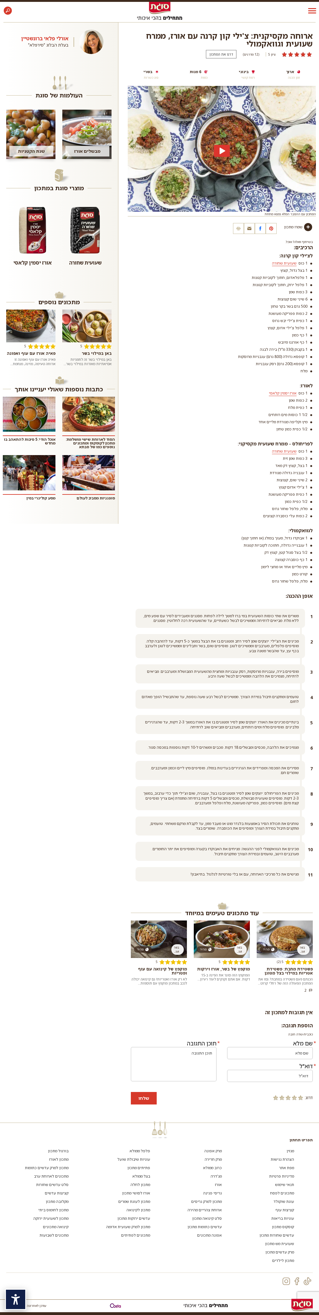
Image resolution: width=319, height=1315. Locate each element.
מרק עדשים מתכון (279, 1252)
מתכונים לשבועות (54, 1235)
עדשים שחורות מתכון (276, 1235)
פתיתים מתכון (138, 1167)
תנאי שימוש (284, 1184)
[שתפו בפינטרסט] (271, 228)
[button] (8, 10)
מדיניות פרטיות (281, 1176)
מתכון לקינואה (138, 1210)
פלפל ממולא (140, 1151)
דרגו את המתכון (221, 54)
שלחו (143, 1098)
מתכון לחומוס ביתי (53, 1210)
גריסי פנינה (212, 1193)
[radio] (300, 1097)
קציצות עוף (284, 1210)
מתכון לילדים (283, 1260)
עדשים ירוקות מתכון (133, 1218)
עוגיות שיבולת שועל (133, 1159)
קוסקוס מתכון (283, 1226)
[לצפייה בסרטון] (222, 151)
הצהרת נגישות (282, 1159)
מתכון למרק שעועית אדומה (128, 1226)
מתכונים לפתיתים (135, 1235)
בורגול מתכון (58, 1151)
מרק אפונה (213, 1151)
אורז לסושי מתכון (136, 1193)
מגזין (290, 1151)
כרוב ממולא (212, 1167)
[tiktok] (307, 1281)
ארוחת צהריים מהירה (205, 1210)
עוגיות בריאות (282, 1218)
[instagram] (286, 1281)
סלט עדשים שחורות (52, 1184)
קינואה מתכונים (56, 1226)
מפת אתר (286, 1167)
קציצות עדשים (57, 1193)
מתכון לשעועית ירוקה (51, 1218)
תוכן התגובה (202, 1043)
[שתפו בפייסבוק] (260, 228)
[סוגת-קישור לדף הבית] (159, 7)
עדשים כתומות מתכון (205, 1226)
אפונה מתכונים (209, 1235)
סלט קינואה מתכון (207, 1218)
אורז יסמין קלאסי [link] (283, 393)
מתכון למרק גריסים (206, 1201)
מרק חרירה (213, 1159)
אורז (218, 1184)
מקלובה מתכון (57, 1201)
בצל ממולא (141, 1176)
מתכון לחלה (140, 1184)
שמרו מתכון (293, 227)
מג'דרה (216, 1176)
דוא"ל (306, 1066)
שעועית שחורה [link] (284, 263)
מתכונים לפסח (282, 1193)
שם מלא (303, 1043)
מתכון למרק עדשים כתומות (47, 1167)
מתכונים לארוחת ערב (51, 1176)
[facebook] (297, 1281)
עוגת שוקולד (284, 1201)
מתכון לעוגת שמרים (134, 1201)
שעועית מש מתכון (279, 1243)
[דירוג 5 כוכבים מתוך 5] (297, 54)
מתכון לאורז (59, 1159)
